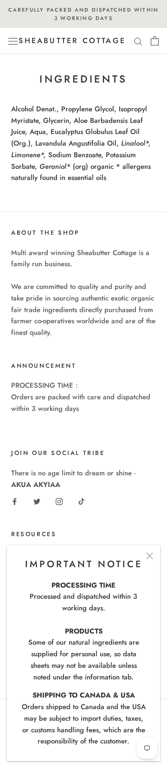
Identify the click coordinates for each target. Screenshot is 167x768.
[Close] (149, 555)
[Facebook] (14, 501)
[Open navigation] (13, 41)
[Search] (138, 41)
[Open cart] (155, 40)
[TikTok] (81, 501)
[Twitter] (36, 501)
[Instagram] (59, 501)
